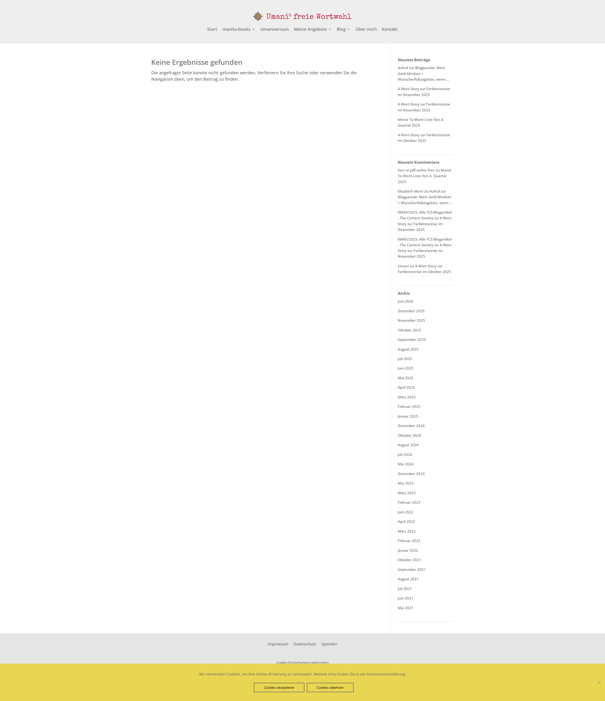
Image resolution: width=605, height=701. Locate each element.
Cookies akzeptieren (279, 687)
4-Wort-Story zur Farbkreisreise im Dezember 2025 (425, 224)
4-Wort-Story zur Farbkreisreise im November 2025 (425, 250)
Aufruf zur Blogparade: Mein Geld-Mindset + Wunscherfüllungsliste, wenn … (425, 197)
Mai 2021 (406, 607)
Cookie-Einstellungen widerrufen (303, 662)
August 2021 (408, 579)
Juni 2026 (405, 301)
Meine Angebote (310, 29)
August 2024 (408, 444)
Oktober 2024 (409, 435)
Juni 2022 (405, 512)
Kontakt (390, 29)
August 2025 (408, 349)
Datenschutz (305, 643)
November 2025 (411, 320)
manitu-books (236, 29)
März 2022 (407, 531)
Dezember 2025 (411, 311)
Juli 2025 (405, 358)
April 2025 (406, 387)
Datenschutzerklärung (386, 674)
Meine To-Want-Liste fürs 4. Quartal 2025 (424, 176)
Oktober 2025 (409, 330)
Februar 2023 (409, 502)
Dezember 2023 (411, 473)
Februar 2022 (409, 540)
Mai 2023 (406, 483)
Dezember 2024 (411, 425)
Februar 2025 (409, 406)
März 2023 (407, 492)
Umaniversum (274, 29)
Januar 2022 (408, 550)
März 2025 (407, 397)
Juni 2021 (405, 598)
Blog (341, 29)
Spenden (329, 643)
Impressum (278, 643)
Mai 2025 (406, 377)
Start (212, 29)
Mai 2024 (406, 464)
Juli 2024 (405, 454)
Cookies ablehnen (330, 687)
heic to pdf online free (416, 170)
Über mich (366, 29)
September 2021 (412, 569)
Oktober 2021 (409, 559)
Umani (403, 266)
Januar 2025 (408, 416)
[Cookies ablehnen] (599, 682)
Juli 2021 (405, 588)
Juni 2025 (405, 368)
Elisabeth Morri (410, 191)
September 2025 (412, 339)
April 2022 (406, 521)
